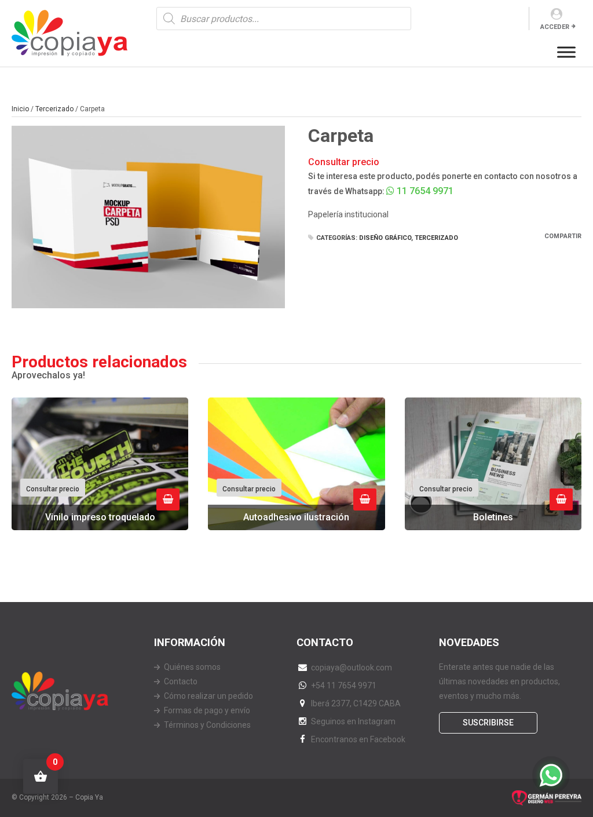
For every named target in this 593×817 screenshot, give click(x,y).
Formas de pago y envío (207, 710)
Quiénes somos (192, 667)
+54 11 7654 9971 (343, 685)
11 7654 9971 (423, 190)
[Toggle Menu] (566, 51)
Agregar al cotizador (168, 499)
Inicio (20, 109)
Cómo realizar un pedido (208, 696)
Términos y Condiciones (207, 725)
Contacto (180, 681)
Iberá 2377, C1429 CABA (356, 703)
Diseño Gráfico (385, 238)
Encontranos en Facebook (358, 739)
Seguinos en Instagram (353, 721)
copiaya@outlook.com (351, 667)
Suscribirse (488, 722)
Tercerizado (54, 109)
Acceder (554, 27)
